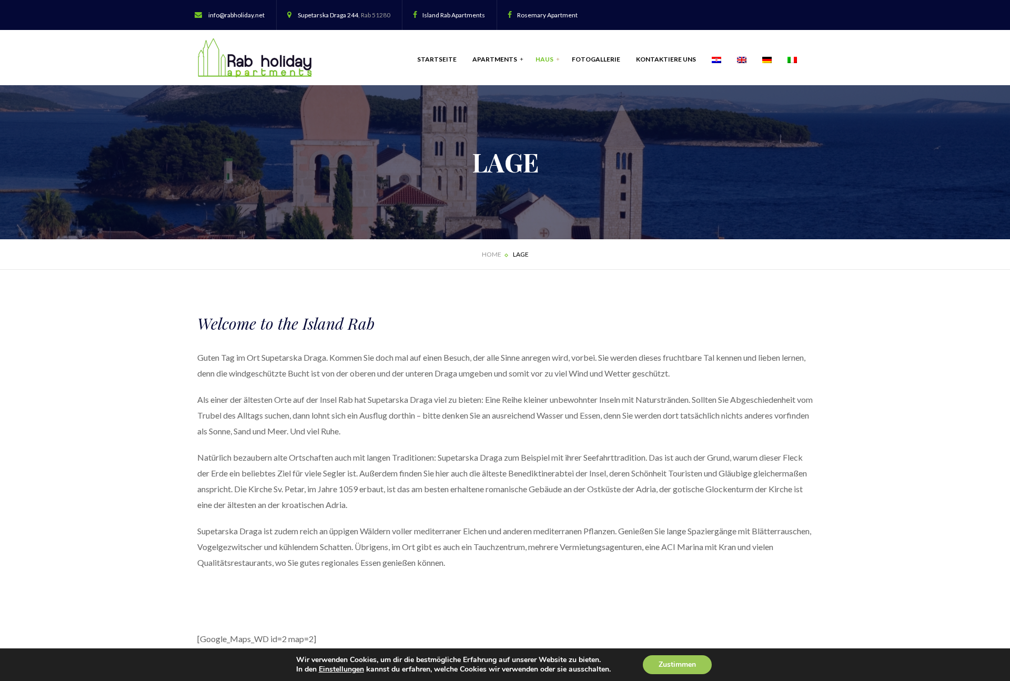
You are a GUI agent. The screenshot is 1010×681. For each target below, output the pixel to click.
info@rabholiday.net (236, 15)
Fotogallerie (596, 59)
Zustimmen (677, 664)
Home (491, 254)
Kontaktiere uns (666, 59)
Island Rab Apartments (453, 15)
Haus (545, 59)
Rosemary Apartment (547, 15)
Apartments (495, 59)
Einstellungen (341, 669)
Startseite (437, 59)
